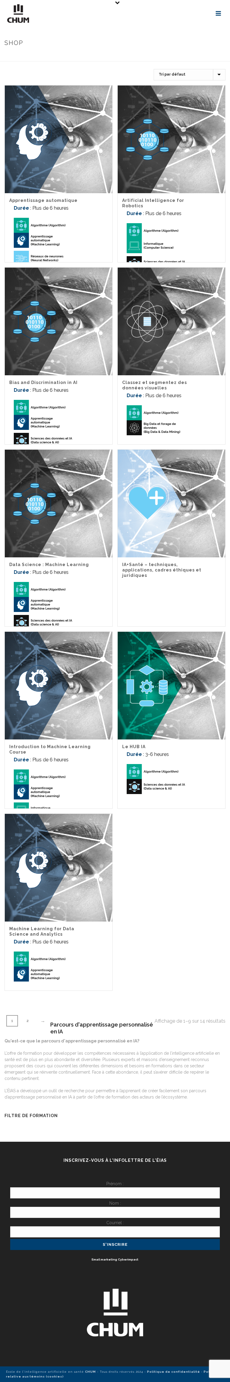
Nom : (115, 1203)
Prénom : (115, 1183)
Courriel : (115, 1222)
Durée (21, 208)
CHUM (90, 1371)
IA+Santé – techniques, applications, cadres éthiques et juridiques (161, 570)
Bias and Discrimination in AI (43, 382)
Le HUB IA (134, 746)
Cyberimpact (128, 1259)
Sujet (160, 55)
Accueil (142, 55)
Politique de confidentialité (174, 1371)
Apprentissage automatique (43, 200)
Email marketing (104, 1259)
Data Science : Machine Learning (49, 564)
